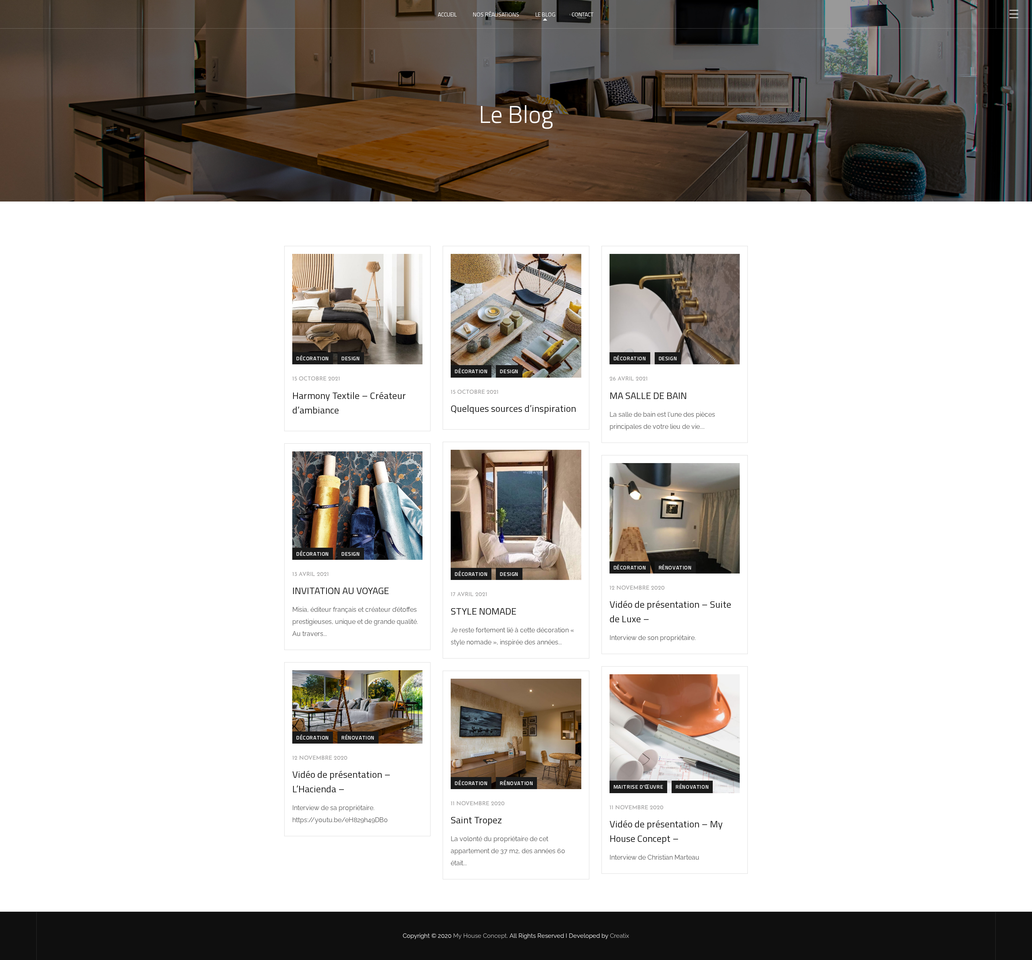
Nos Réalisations (496, 14)
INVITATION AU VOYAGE (340, 590)
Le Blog (545, 14)
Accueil (447, 14)
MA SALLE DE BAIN (648, 395)
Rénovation (675, 567)
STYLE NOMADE (483, 611)
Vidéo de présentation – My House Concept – (666, 831)
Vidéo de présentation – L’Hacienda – (341, 781)
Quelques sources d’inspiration (513, 408)
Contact (582, 14)
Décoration (312, 358)
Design (350, 358)
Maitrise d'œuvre (639, 787)
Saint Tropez (476, 819)
